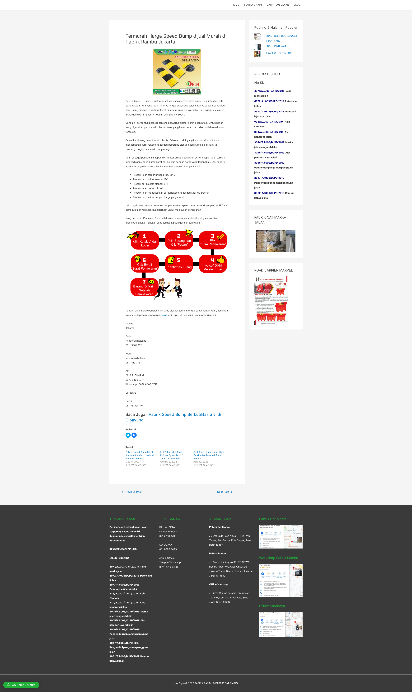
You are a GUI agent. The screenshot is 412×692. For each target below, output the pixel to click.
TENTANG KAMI (253, 4)
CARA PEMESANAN (278, 4)
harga (164, 315)
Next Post (224, 491)
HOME (235, 4)
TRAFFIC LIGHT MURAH (279, 53)
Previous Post (132, 491)
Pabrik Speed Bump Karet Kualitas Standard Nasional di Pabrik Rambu (140, 455)
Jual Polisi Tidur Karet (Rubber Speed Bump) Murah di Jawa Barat (171, 455)
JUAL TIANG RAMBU (277, 46)
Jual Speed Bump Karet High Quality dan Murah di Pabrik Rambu (208, 455)
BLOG (297, 4)
